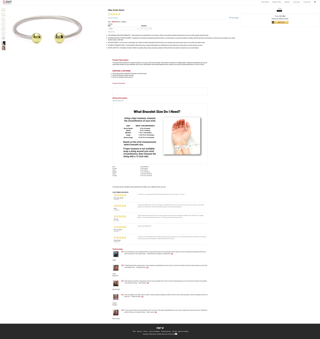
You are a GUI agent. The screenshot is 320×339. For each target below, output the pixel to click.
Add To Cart (280, 22)
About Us (139, 331)
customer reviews (113, 18)
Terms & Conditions (154, 331)
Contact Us (307, 2)
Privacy (146, 331)
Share (280, 8)
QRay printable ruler (117, 100)
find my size (111, 32)
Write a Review (235, 17)
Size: (109, 26)
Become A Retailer (183, 331)
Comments (296, 2)
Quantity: (144, 26)
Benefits (287, 2)
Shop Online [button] (265, 2)
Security (174, 331)
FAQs (134, 331)
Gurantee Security (166, 331)
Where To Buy (276, 2)
